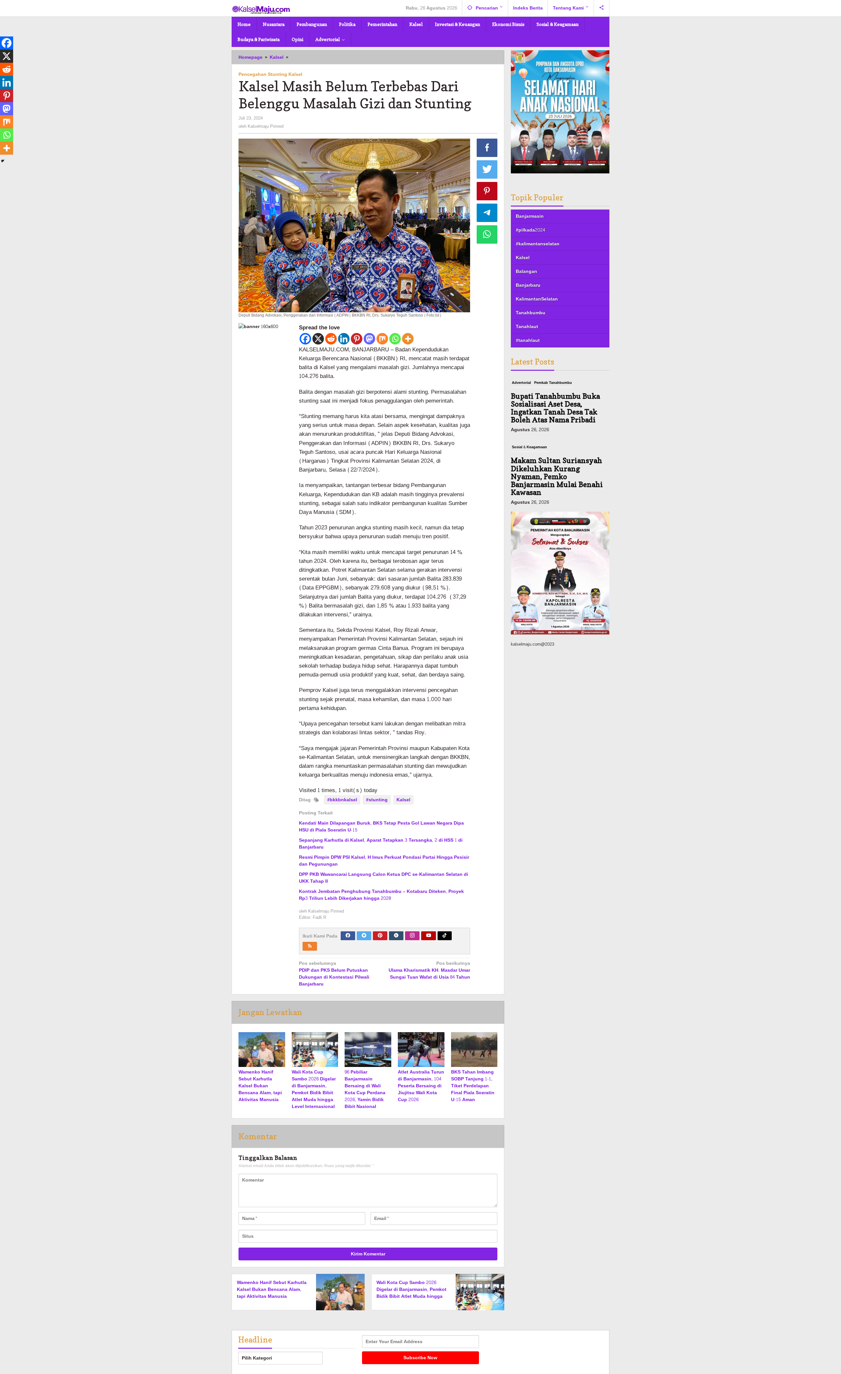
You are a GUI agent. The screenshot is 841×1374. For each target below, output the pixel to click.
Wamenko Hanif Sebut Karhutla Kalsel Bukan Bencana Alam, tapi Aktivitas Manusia (260, 1086)
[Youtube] (428, 935)
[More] (408, 338)
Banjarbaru (528, 285)
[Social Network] (601, 8)
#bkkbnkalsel (342, 800)
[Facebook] (305, 338)
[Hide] (2, 161)
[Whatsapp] (395, 338)
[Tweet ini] (487, 169)
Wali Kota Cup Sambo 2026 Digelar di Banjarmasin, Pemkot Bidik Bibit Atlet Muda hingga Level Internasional (314, 1089)
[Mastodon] (369, 338)
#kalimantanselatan (537, 244)
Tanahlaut (527, 326)
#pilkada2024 (530, 230)
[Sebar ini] (487, 148)
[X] (318, 338)
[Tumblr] (396, 935)
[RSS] (310, 946)
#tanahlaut (528, 340)
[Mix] (382, 338)
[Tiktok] (444, 935)
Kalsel (403, 800)
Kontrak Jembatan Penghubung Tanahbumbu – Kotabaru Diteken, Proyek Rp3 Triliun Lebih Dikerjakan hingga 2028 (381, 894)
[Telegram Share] (487, 213)
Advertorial (521, 455)
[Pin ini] (487, 191)
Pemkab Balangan (549, 455)
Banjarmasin (530, 216)
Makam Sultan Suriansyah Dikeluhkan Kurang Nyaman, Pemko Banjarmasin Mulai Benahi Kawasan (557, 412)
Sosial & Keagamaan (529, 383)
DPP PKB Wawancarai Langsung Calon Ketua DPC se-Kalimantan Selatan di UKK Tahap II (383, 877)
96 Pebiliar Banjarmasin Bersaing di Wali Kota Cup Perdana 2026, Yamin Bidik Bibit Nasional (365, 1089)
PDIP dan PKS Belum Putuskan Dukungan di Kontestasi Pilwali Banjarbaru (334, 974)
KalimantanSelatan (537, 299)
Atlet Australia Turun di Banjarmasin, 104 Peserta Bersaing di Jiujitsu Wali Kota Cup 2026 (421, 1086)
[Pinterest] (356, 338)
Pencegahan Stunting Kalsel (270, 74)
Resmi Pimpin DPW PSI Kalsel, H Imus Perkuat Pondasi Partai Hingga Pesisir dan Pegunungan (384, 860)
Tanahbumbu (530, 313)
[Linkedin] (344, 338)
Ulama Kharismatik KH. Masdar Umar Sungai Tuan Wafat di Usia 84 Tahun (429, 970)
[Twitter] (364, 935)
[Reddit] (331, 338)
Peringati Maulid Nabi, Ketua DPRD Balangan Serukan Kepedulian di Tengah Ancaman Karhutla (557, 480)
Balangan (526, 271)
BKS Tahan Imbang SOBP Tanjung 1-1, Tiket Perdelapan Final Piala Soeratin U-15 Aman (472, 1086)
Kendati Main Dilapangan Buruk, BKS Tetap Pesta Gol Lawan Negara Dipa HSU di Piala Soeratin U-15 (381, 826)
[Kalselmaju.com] (261, 10)
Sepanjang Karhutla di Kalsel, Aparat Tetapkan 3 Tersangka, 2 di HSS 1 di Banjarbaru (381, 843)
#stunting (377, 800)
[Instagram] (412, 935)
